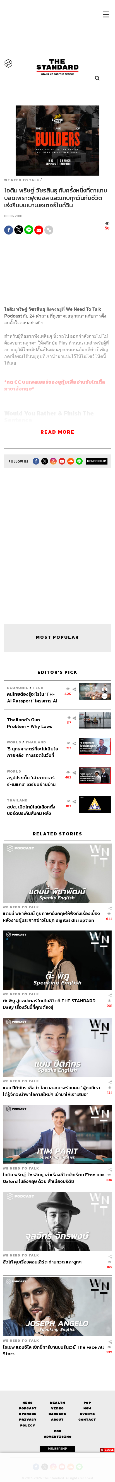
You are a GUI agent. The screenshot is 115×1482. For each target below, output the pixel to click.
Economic (17, 687)
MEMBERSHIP (96, 461)
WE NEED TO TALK (21, 180)
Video (57, 1408)
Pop (87, 1402)
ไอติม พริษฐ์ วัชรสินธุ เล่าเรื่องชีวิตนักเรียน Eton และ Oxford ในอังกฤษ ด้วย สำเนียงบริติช (53, 1177)
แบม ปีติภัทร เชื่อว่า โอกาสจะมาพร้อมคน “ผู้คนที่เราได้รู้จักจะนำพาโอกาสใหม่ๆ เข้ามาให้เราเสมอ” (51, 1090)
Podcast (28, 1408)
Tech (38, 687)
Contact (87, 1419)
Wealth (57, 1402)
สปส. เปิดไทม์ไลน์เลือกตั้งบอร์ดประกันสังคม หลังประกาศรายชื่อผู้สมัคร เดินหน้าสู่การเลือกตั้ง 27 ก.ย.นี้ (32, 810)
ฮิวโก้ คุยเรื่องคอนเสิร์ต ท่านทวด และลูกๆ (42, 1262)
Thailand (35, 742)
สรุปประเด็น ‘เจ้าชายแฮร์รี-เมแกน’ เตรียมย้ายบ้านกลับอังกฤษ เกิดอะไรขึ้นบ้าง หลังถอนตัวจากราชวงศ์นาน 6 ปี (31, 781)
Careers (57, 1414)
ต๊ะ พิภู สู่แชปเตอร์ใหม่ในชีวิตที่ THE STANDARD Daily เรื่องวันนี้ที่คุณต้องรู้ (49, 1004)
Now (87, 1408)
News (28, 1402)
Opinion (28, 1414)
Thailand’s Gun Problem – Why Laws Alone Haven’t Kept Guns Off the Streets (29, 722)
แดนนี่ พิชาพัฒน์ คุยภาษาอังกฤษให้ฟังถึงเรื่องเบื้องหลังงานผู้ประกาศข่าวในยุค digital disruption (51, 916)
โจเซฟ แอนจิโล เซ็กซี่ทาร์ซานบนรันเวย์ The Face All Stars (53, 1350)
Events (87, 1414)
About (57, 1419)
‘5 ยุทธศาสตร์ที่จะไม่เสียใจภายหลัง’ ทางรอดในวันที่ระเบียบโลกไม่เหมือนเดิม (32, 752)
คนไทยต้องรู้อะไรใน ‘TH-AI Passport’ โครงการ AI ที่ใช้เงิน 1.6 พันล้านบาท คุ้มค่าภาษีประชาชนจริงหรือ (32, 697)
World (14, 742)
